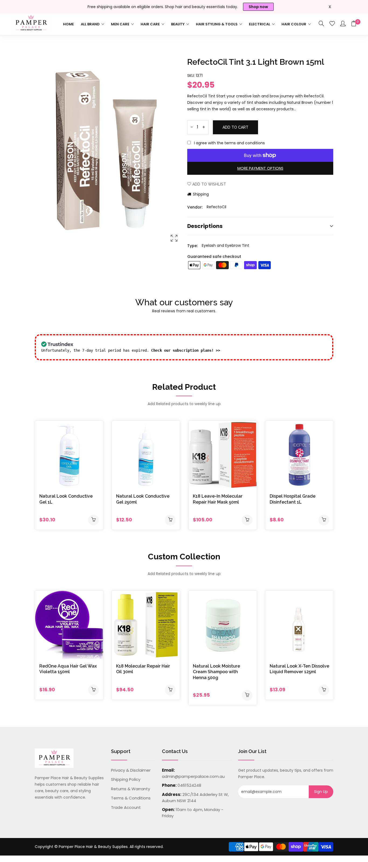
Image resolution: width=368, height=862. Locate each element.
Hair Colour (294, 24)
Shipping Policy (125, 779)
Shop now (258, 6)
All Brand (90, 24)
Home (68, 24)
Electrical (260, 24)
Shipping (200, 194)
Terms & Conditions (131, 798)
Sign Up (321, 791)
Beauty (178, 24)
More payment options (260, 168)
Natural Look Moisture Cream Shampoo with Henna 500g (216, 671)
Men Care (120, 24)
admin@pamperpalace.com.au (193, 776)
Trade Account (126, 807)
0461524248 (189, 785)
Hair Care (151, 24)
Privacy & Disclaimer (131, 770)
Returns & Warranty (130, 789)
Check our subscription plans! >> (185, 350)
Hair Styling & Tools (217, 24)
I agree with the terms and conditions (229, 143)
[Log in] (343, 24)
